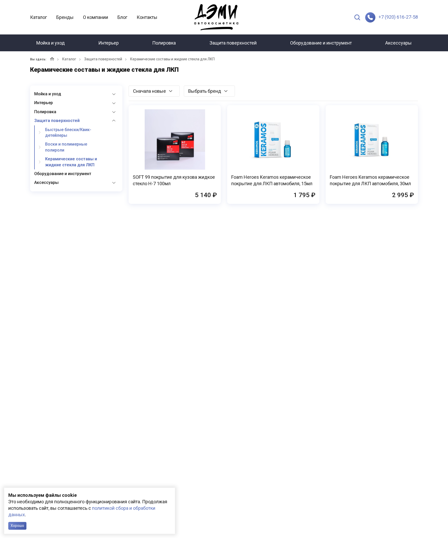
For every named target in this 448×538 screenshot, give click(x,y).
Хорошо (17, 525)
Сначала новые (149, 91)
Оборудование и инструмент (321, 43)
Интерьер (108, 43)
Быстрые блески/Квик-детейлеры (68, 132)
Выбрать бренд (204, 91)
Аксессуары (398, 43)
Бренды (65, 17)
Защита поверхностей (233, 43)
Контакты (147, 17)
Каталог (38, 17)
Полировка (164, 43)
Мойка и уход (50, 43)
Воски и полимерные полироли (66, 147)
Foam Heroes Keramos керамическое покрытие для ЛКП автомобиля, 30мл (370, 180)
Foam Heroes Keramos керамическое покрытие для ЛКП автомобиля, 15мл (271, 180)
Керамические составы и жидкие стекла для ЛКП (71, 161)
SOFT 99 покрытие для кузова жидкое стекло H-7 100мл (174, 180)
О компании (95, 17)
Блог (122, 17)
